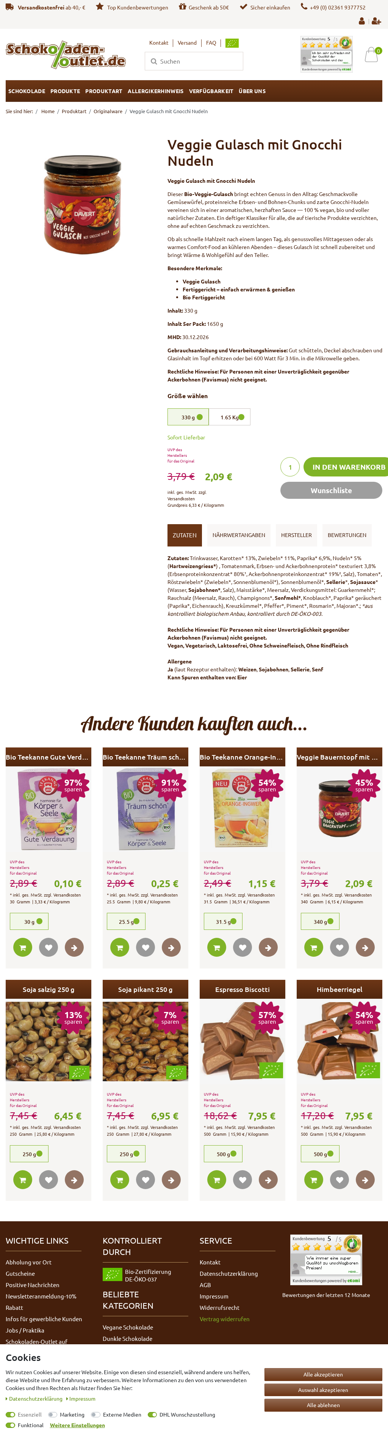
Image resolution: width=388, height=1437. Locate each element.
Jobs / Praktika (25, 1330)
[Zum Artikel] (74, 947)
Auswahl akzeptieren (323, 1389)
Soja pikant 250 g (145, 989)
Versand (187, 42)
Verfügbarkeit (211, 90)
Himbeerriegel (339, 989)
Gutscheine (20, 1273)
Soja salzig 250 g (49, 989)
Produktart (103, 90)
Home (47, 111)
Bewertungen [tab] (347, 534)
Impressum (214, 1296)
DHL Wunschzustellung (187, 1414)
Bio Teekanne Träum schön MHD (145, 756)
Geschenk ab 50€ (209, 7)
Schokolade (26, 90)
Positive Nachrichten (32, 1284)
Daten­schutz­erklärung (36, 1398)
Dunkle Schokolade (127, 1338)
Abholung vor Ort (29, 1262)
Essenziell (30, 1414)
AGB (205, 1284)
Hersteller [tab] (296, 534)
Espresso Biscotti (242, 989)
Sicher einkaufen (270, 7)
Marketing (72, 1414)
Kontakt (159, 42)
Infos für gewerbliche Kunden (44, 1318)
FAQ (211, 42)
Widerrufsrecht (219, 1307)
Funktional (31, 1424)
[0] (374, 54)
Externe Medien (122, 1414)
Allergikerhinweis (155, 90)
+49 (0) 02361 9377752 (338, 7)
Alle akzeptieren (323, 1374)
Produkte (65, 90)
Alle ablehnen (323, 1404)
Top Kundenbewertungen (137, 7)
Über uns (252, 90)
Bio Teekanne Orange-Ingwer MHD (242, 756)
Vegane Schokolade (128, 1327)
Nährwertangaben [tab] (239, 534)
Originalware (108, 111)
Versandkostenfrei (41, 7)
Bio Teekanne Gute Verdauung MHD (48, 756)
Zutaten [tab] (185, 535)
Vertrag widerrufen (225, 1318)
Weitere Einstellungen (77, 1424)
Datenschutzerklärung (229, 1273)
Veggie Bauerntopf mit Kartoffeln (339, 756)
